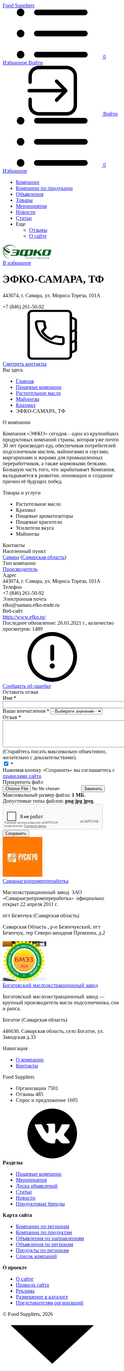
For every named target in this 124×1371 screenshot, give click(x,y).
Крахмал (25, 405)
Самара (11, 557)
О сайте (38, 236)
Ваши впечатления (26, 711)
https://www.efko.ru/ (24, 617)
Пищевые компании (39, 387)
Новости (25, 212)
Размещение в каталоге (42, 1297)
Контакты (27, 1065)
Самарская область (43, 557)
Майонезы (27, 399)
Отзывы (38, 230)
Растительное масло (38, 393)
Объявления (29, 194)
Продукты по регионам (42, 1250)
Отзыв (12, 717)
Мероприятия (31, 206)
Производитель (20, 569)
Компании (27, 182)
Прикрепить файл (23, 782)
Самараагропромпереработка (35, 881)
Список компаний (36, 1256)
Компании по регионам (42, 1226)
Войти (35, 62)
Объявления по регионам (44, 1244)
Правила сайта (32, 1285)
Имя (9, 698)
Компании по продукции (44, 188)
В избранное (17, 263)
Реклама (25, 1291)
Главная (25, 381)
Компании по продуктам (44, 1232)
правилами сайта (22, 776)
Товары (24, 200)
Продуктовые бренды (40, 1204)
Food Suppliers (18, 5)
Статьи (24, 218)
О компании (30, 1059)
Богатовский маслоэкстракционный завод (50, 985)
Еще (20, 224)
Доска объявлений (37, 1186)
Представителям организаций (49, 1303)
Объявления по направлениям (50, 1238)
